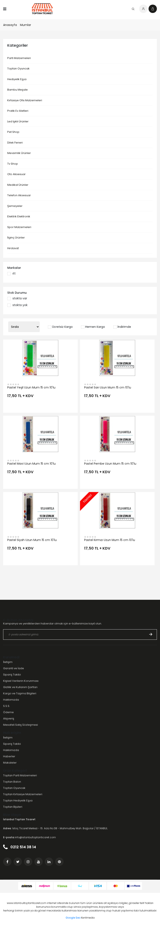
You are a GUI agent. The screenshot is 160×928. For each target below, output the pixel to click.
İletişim (7, 662)
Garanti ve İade (13, 668)
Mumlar (25, 24)
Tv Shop (12, 164)
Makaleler (10, 763)
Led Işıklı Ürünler (18, 121)
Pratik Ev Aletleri (17, 111)
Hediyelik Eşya (16, 79)
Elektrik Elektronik (18, 216)
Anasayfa (10, 24)
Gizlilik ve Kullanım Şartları (20, 687)
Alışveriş (8, 718)
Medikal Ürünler (17, 185)
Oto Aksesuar (16, 174)
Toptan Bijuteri (12, 807)
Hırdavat (13, 248)
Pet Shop (13, 132)
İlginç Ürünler (16, 238)
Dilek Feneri (15, 143)
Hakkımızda (11, 700)
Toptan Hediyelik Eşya (17, 800)
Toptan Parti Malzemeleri (20, 775)
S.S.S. (6, 706)
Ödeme (8, 712)
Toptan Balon (12, 782)
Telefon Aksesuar (19, 195)
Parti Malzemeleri (19, 58)
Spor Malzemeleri (19, 227)
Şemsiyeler (14, 206)
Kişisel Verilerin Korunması (21, 681)
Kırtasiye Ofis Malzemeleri (24, 100)
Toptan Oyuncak (18, 68)
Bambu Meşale (17, 90)
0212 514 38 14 (23, 847)
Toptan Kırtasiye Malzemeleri (22, 794)
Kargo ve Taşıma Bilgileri (19, 693)
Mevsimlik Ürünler (19, 153)
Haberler (9, 756)
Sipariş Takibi (12, 675)
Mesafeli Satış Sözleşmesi (20, 725)
